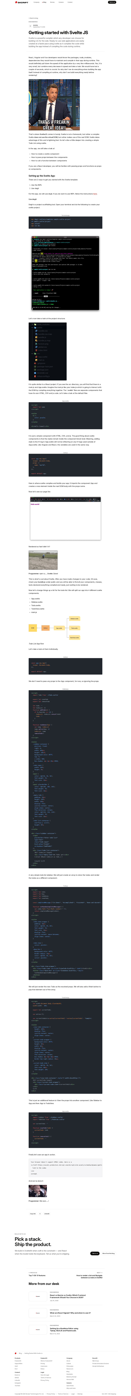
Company (36, 2)
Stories (52, 2)
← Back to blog (33, 18)
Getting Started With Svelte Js (33, 1353)
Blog (44, 2)
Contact (70, 2)
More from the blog (109, 1253)
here (95, 194)
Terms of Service (63, 1394)
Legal (73, 1394)
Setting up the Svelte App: (42, 175)
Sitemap (79, 1394)
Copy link (33, 1213)
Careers (61, 2)
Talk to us (112, 2)
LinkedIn (46, 1213)
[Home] (15, 1353)
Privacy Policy (51, 1394)
